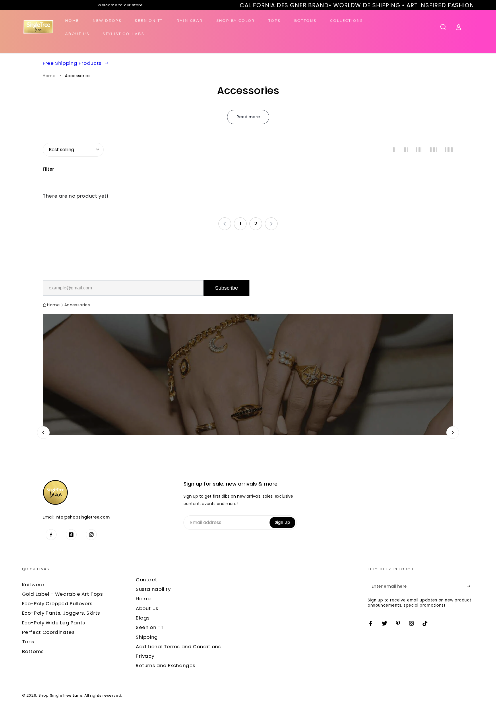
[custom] (51, 534)
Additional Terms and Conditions (178, 646)
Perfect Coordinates (48, 632)
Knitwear (33, 584)
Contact (146, 579)
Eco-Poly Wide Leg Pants (54, 622)
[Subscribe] (470, 586)
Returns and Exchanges (165, 665)
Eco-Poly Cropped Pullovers (57, 603)
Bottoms (33, 651)
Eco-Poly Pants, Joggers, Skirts (61, 612)
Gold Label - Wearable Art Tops (62, 594)
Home (49, 76)
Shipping (147, 637)
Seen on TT (150, 627)
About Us (147, 608)
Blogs (143, 617)
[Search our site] (443, 27)
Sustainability (153, 589)
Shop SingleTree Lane (60, 695)
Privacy (145, 655)
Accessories (78, 76)
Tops (28, 641)
